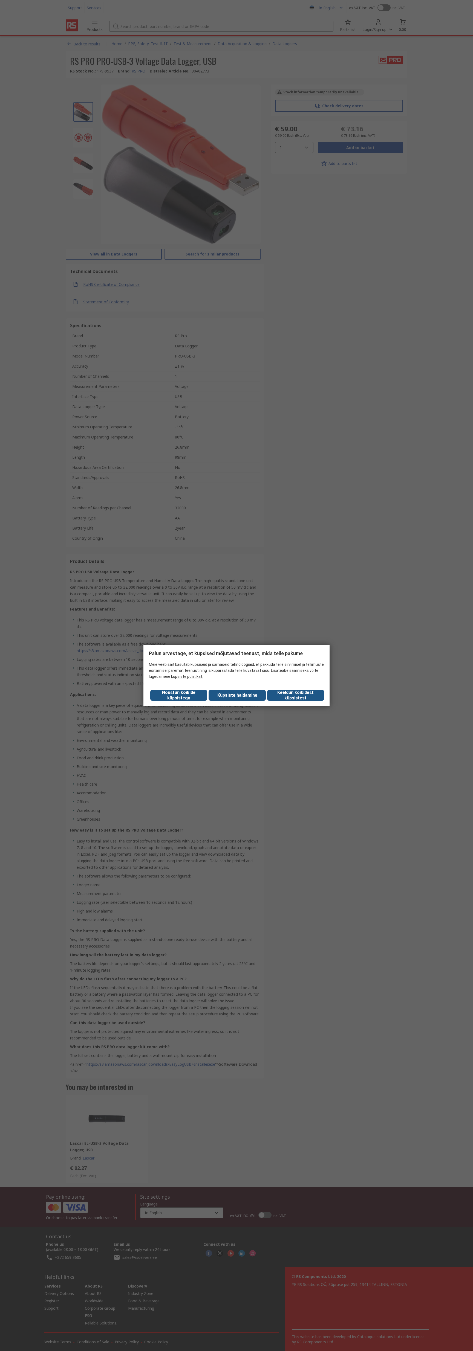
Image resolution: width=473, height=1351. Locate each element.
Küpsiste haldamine (237, 695)
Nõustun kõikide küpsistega (178, 695)
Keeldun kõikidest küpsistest (295, 695)
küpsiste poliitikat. (187, 676)
